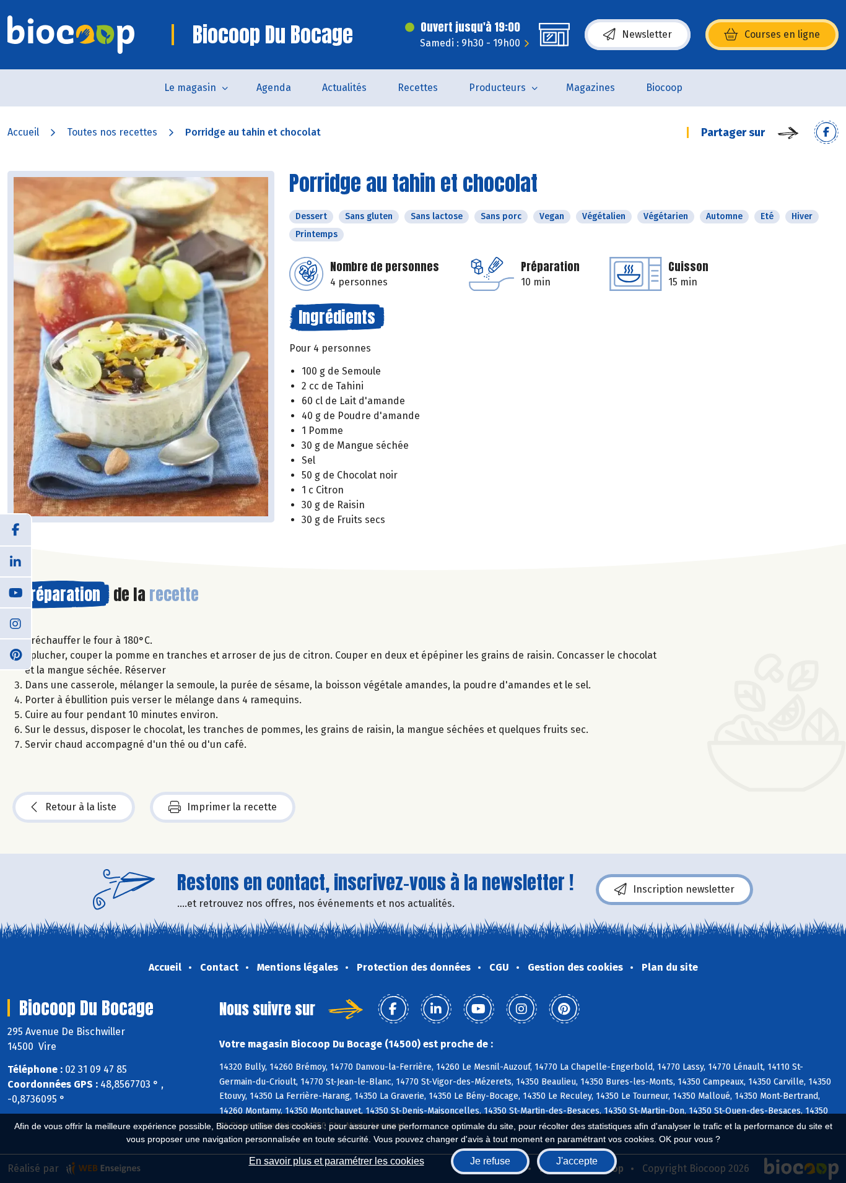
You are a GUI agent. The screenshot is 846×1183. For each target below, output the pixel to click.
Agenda (273, 87)
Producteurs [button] (497, 87)
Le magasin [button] (190, 87)
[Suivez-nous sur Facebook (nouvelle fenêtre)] (15, 529)
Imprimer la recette (232, 807)
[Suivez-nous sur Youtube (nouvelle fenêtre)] (15, 591)
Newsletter (647, 34)
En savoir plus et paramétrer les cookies (336, 1161)
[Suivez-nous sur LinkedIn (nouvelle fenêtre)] (15, 560)
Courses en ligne (782, 34)
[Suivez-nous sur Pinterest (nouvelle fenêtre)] (15, 653)
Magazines (590, 87)
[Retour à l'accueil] (70, 34)
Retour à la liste (80, 807)
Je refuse (490, 1161)
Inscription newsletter (684, 889)
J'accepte (577, 1161)
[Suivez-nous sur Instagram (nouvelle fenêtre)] (15, 622)
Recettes (418, 87)
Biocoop (664, 87)
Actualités (344, 87)
